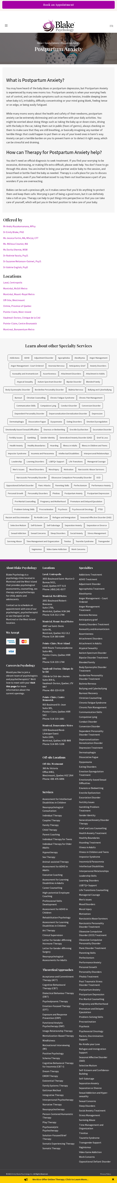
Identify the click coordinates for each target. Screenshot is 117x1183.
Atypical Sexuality (25, 381)
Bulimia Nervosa (76, 389)
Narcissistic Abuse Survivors (91, 469)
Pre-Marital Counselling (25, 501)
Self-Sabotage (53, 525)
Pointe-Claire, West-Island (17, 311)
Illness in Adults (70, 445)
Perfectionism (80, 485)
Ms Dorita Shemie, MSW (15, 249)
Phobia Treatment (89, 976)
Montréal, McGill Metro (15, 288)
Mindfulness (49, 1040)
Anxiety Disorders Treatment (94, 624)
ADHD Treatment (88, 579)
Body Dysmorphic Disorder (17, 389)
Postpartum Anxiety (74, 493)
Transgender (104, 541)
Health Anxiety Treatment (93, 833)
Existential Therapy (53, 1080)
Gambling (31, 437)
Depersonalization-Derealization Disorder (68, 413)
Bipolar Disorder (74, 381)
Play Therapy (49, 1122)
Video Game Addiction (57, 549)
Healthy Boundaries (36, 445)
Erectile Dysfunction (79, 429)
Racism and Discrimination (17, 517)
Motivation (68, 469)
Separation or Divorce (97, 525)
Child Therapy (50, 829)
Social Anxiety (76, 533)
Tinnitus (67, 541)
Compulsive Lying (48, 405)
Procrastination (46, 509)
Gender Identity (48, 437)
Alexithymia (79, 357)
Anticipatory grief (88, 619)
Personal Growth (15, 493)
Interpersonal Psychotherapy (58, 1099)
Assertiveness (49, 373)
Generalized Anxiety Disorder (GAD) (76, 437)
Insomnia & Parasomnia (91, 861)
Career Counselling (52, 887)
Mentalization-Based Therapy (58, 1035)
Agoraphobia (64, 357)
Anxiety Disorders (98, 365)
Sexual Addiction (18, 533)
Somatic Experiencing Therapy (58, 1143)
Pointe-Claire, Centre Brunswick (20, 323)
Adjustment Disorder (43, 357)
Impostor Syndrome (17, 453)
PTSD (100, 509)
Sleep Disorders (58, 533)
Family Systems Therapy (55, 1085)
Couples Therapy (51, 820)
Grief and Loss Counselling (93, 828)
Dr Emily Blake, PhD (13, 232)
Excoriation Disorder (102, 429)
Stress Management (97, 533)
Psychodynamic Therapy (55, 1001)
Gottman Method (52, 1090)
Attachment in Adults (95, 373)
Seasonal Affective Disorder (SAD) (95, 517)
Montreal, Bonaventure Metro (18, 329)
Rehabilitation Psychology (56, 917)
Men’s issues (85, 899)
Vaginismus (37, 549)
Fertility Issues (16, 437)
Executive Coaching (53, 874)
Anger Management (98, 357)
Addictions (15, 357)
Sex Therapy (49, 857)
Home (40, 43)
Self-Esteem (36, 525)
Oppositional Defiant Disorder (20, 485)
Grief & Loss (102, 437)
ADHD (27, 357)
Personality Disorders (38, 493)
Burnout (18, 397)
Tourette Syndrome (85, 541)
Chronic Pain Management (90, 397)
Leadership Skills (88, 875)
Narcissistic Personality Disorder (32, 477)
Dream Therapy (51, 1071)
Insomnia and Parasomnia (42, 453)
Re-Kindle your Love (89, 1044)
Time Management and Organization (43, 541)
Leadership (17, 461)
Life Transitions (76, 461)
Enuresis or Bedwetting (54, 429)
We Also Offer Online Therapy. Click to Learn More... (60, 1179)
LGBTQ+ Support (56, 461)
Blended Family (93, 381)
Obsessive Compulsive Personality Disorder (71, 477)
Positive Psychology (53, 1053)
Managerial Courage (96, 461)
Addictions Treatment (90, 574)
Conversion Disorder (91, 405)
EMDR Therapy (50, 1075)
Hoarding (54, 445)
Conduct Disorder (69, 405)
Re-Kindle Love (41, 517)
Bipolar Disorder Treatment (93, 657)
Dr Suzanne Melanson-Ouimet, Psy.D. (22, 261)
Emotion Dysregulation (97, 421)
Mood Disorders (36, 469)
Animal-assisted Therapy (56, 861)
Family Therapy (50, 825)
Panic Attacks (44, 485)
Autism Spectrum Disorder (50, 381)
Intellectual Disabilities (69, 453)
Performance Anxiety (101, 485)
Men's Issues (19, 469)
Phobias (56, 493)
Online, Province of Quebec (17, 305)
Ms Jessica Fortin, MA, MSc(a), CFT (21, 238)
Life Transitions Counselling (93, 890)
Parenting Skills (62, 485)
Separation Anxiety (73, 525)
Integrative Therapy (53, 1095)
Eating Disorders (74, 421)
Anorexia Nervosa (56, 365)
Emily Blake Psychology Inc (22, 1174)
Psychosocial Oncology (82, 509)
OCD (98, 477)
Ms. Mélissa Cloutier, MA (15, 243)
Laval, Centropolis (12, 282)
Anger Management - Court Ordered (27, 365)
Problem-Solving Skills (24, 509)
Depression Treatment (91, 747)
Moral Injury (54, 469)
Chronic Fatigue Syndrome (62, 397)
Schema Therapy (51, 1058)
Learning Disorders (35, 461)
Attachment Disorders (71, 373)
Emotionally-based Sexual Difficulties (22, 429)
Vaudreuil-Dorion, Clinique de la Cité (21, 317)
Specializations (52, 43)
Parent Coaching (51, 834)
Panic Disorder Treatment (92, 948)
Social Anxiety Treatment (92, 1110)
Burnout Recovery (88, 693)
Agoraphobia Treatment (92, 588)
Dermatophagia (17, 421)
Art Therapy (49, 930)
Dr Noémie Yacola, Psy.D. (15, 255)
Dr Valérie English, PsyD (15, 267)
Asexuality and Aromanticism (25, 373)
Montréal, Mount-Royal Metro (19, 294)
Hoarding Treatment (90, 842)
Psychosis (62, 509)
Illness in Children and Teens (94, 445)
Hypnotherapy (50, 852)
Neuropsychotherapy (53, 1109)
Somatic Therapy (51, 1148)
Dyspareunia (56, 421)
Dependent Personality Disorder (29, 413)
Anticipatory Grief (77, 365)
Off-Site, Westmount (14, 300)
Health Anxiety (16, 445)
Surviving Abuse (14, 541)
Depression (97, 413)
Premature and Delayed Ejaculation (86, 501)
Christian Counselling (36, 397)
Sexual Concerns (38, 533)
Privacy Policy (105, 1174)
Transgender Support (90, 1142)
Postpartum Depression (98, 493)
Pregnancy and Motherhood (53, 501)
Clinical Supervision (53, 935)
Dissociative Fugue (37, 421)
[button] (113, 1179)
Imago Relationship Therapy (58, 1030)
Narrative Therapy (52, 1104)
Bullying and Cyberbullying (100, 389)
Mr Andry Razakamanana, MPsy (19, 226)
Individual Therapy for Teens (57, 839)
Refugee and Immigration (64, 517)
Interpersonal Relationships (96, 453)
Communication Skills (26, 405)
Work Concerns (78, 549)
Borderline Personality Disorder (49, 389)
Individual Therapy (52, 815)
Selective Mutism (18, 525)
